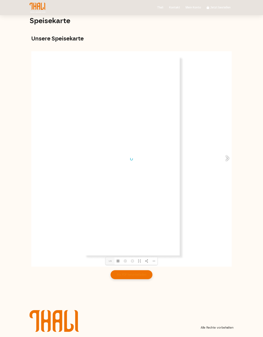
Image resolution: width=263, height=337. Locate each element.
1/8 (110, 261)
